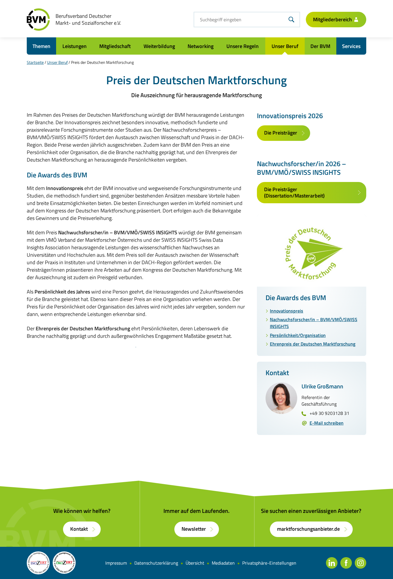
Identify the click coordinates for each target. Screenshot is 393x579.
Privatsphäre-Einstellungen (269, 562)
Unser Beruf (57, 62)
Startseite (35, 62)
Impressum (116, 562)
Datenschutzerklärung (156, 562)
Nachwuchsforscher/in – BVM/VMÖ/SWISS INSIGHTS (313, 323)
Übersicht (195, 562)
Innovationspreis (286, 310)
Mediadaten (223, 562)
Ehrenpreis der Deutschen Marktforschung (312, 343)
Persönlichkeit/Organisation (298, 335)
